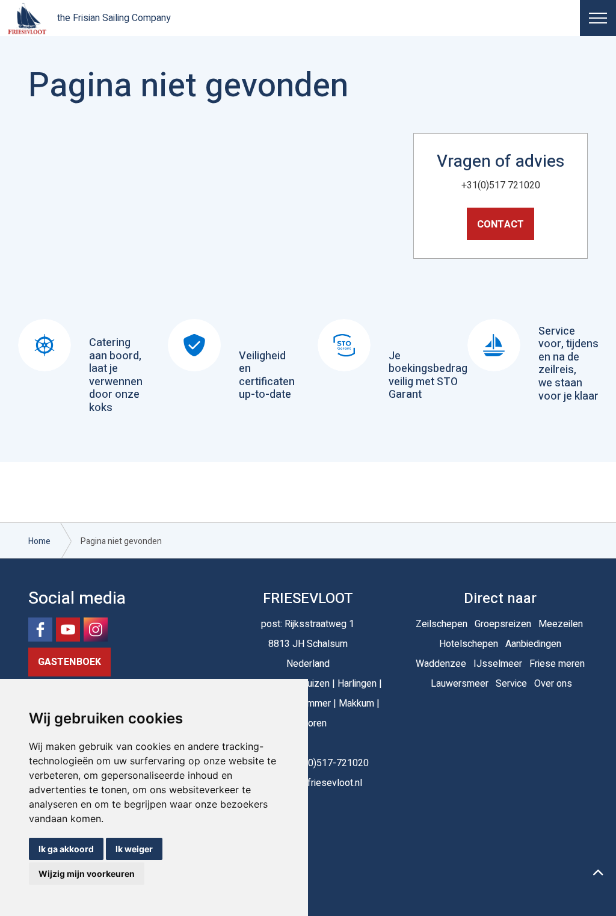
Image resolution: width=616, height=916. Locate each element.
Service (511, 683)
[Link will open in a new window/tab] (40, 629)
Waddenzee (441, 664)
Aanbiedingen (533, 644)
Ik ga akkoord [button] (66, 849)
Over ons (553, 683)
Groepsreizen (503, 624)
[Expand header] (598, 18)
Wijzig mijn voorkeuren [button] (86, 873)
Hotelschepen (468, 644)
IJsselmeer (497, 664)
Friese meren (557, 664)
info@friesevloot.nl (322, 783)
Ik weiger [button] (134, 849)
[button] (598, 874)
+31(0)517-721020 (329, 763)
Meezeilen (560, 624)
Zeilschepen (441, 624)
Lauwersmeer (459, 683)
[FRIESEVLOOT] (27, 18)
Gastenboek (69, 662)
